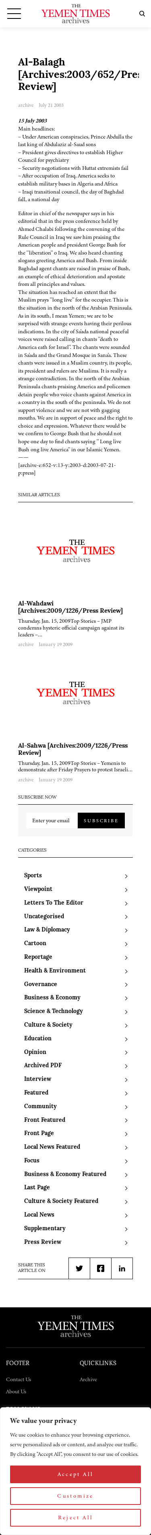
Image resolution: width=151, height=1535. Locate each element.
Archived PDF (43, 1066)
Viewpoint (38, 890)
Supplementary (45, 1229)
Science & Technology (53, 1012)
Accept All (76, 1474)
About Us (16, 1391)
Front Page (39, 1134)
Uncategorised (44, 917)
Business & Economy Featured (65, 1175)
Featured (36, 1093)
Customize (75, 1496)
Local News (39, 1215)
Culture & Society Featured (61, 1202)
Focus (31, 1161)
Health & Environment (55, 971)
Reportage (38, 957)
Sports (33, 876)
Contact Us (18, 1379)
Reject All (75, 1517)
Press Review (42, 1242)
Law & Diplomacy (47, 930)
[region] (75, 1471)
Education (38, 1039)
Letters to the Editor (53, 903)
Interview (37, 1079)
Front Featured (44, 1120)
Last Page (37, 1188)
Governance (40, 985)
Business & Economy (52, 998)
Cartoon (35, 944)
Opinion (35, 1053)
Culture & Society (48, 1025)
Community (40, 1107)
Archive (88, 1379)
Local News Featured (52, 1147)
